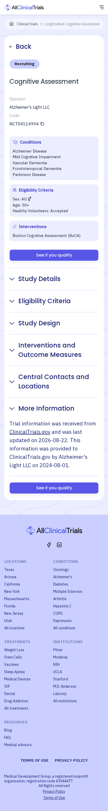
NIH (56, 664)
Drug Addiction (16, 701)
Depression (62, 620)
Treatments (17, 641)
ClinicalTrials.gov (29, 431)
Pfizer (58, 650)
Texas (9, 569)
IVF (7, 686)
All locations (14, 628)
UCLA (57, 671)
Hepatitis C (62, 606)
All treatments (16, 708)
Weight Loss (14, 650)
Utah (8, 620)
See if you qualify (54, 255)
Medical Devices (17, 679)
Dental (9, 693)
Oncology (61, 569)
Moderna (60, 657)
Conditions (65, 561)
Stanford (60, 679)
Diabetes (60, 584)
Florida (9, 606)
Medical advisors (18, 744)
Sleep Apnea (14, 671)
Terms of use (34, 760)
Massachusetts (16, 598)
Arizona (10, 577)
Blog (8, 730)
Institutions (68, 641)
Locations (15, 561)
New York (12, 591)
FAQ (7, 737)
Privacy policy (71, 760)
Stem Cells (13, 657)
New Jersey (13, 613)
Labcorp (60, 693)
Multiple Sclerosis (67, 591)
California (12, 584)
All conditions (64, 628)
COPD (58, 613)
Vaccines (11, 664)
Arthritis (60, 598)
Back (23, 46)
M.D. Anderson (64, 686)
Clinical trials (27, 24)
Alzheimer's (62, 577)
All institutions (65, 701)
